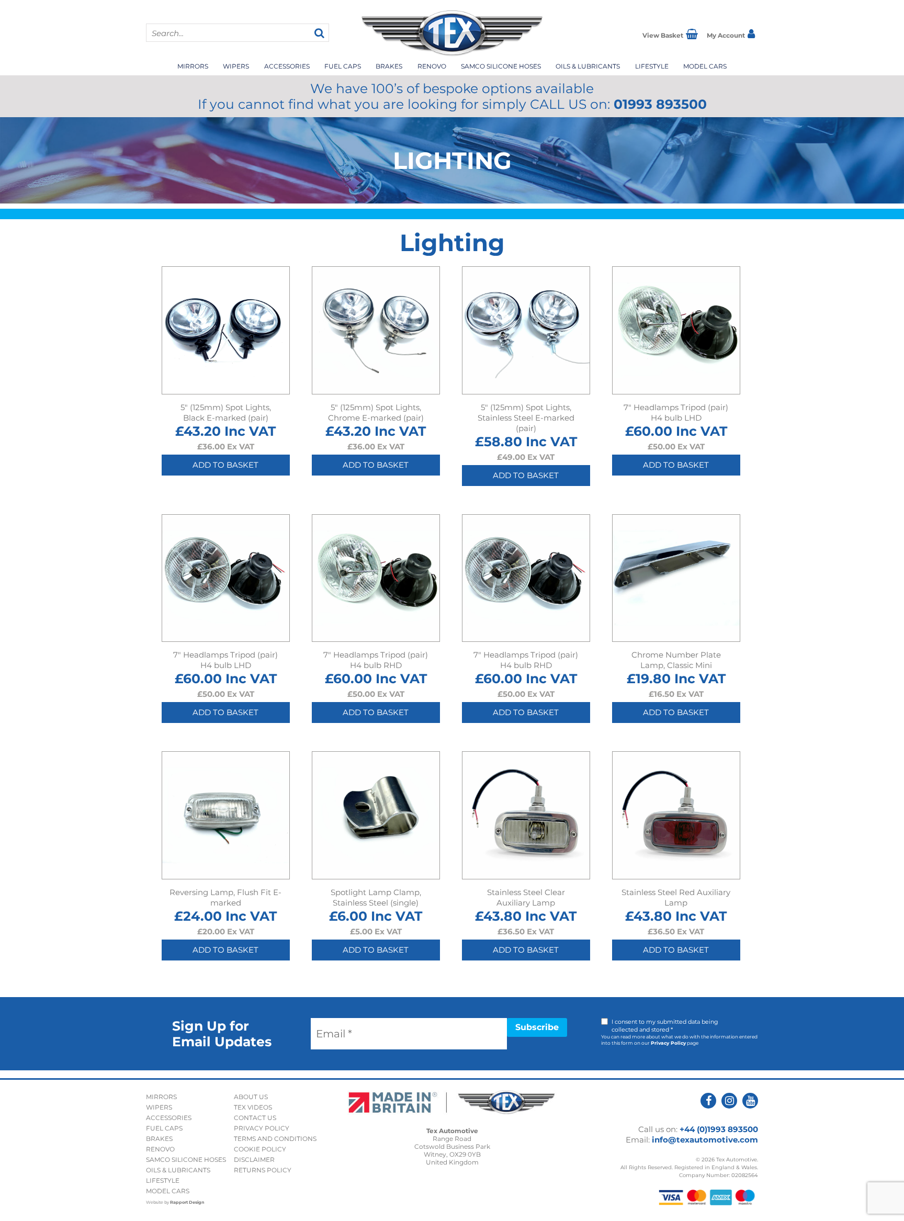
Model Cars (705, 66)
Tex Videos (253, 1107)
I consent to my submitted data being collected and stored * (665, 1025)
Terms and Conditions (275, 1139)
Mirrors (192, 66)
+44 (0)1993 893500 (719, 1129)
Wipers (236, 66)
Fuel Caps (342, 66)
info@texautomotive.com (705, 1140)
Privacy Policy (668, 1043)
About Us (251, 1097)
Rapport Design (187, 1202)
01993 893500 (660, 104)
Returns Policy (262, 1170)
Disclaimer (254, 1159)
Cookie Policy (260, 1149)
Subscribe (537, 1027)
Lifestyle (652, 66)
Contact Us (255, 1118)
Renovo (431, 66)
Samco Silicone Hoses (501, 66)
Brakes (389, 66)
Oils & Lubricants (588, 66)
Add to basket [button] (225, 465)
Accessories (287, 66)
